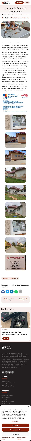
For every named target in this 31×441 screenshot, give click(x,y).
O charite (4, 399)
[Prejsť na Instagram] (6, 372)
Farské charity (6, 403)
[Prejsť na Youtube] (9, 372)
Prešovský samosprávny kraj (20, 18)
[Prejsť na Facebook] (3, 372)
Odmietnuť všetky (15, 430)
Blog (9, 14)
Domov (4, 14)
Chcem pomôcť (6, 397)
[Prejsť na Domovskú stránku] (5, 2)
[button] (28, 407)
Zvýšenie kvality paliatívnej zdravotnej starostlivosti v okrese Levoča (13, 334)
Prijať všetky (15, 425)
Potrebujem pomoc (7, 395)
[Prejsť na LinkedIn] (12, 372)
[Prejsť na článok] (15, 320)
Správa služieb (15, 421)
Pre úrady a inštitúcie (8, 401)
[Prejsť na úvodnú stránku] (6, 347)
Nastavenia (15, 434)
